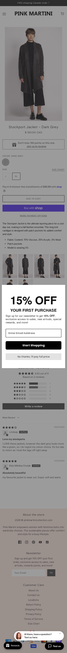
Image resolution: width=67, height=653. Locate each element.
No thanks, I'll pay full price (33, 356)
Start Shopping (33, 345)
